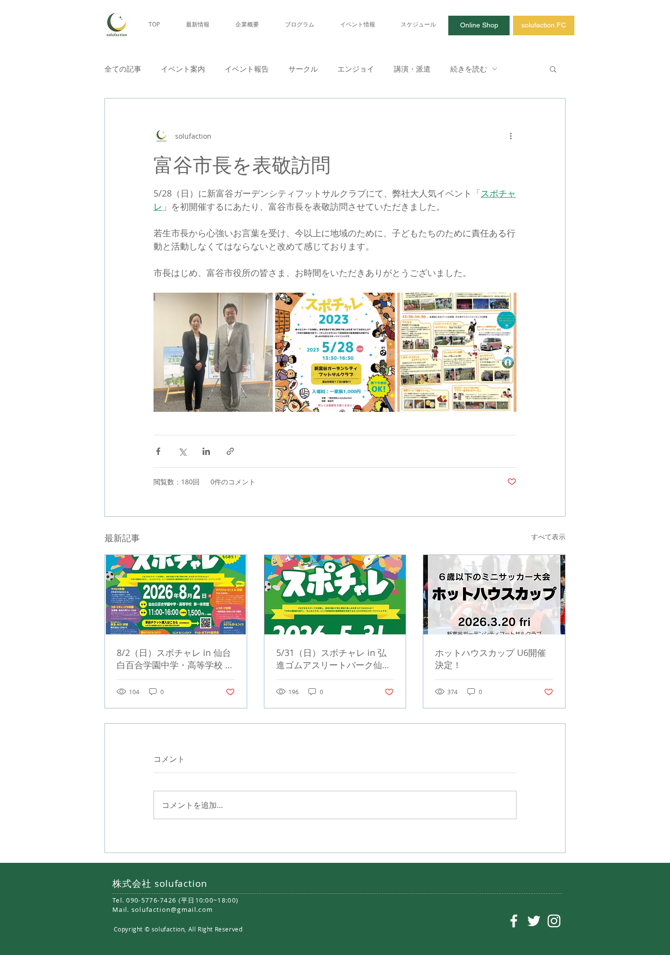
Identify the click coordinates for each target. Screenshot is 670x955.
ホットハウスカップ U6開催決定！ (490, 659)
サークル (303, 69)
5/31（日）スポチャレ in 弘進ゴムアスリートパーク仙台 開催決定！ (333, 659)
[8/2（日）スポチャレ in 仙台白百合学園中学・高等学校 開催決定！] (176, 594)
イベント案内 (183, 69)
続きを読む (468, 69)
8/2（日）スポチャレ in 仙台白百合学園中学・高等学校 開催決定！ (175, 659)
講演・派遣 (412, 69)
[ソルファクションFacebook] (513, 921)
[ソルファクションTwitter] (533, 921)
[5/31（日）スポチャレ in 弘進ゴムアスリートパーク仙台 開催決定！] (335, 594)
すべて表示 (548, 536)
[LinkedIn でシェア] (206, 451)
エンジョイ (355, 69)
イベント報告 (247, 69)
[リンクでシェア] (230, 451)
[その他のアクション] (510, 136)
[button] (553, 69)
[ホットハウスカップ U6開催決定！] (494, 594)
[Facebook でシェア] (158, 451)
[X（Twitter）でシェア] (182, 451)
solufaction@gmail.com (172, 909)
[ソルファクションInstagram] (554, 921)
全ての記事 (122, 69)
